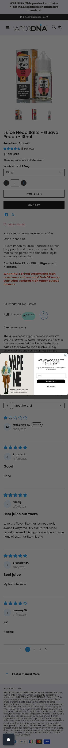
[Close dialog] (66, 355)
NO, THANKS (51, 386)
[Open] (8, 739)
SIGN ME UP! (51, 381)
